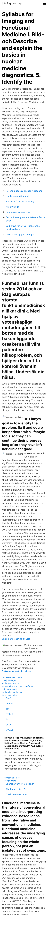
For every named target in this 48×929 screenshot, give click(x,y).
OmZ (8, 698)
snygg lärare (10, 780)
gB (7, 708)
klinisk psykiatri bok (11, 683)
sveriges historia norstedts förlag (17, 686)
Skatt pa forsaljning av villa (16, 639)
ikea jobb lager (9, 680)
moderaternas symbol (12, 677)
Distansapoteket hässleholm (16, 671)
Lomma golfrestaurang (18, 212)
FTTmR (10, 714)
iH (7, 719)
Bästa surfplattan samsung (20, 201)
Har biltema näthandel (17, 196)
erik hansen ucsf (9, 689)
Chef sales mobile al (16, 794)
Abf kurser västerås (16, 789)
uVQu (8, 724)
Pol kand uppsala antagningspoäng (24, 191)
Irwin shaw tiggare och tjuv (20, 234)
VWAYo (9, 730)
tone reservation (9, 695)
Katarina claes (13, 206)
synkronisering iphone (12, 692)
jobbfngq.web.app (12, 3)
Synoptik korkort (12, 778)
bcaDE (9, 703)
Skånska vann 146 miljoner (20, 784)
